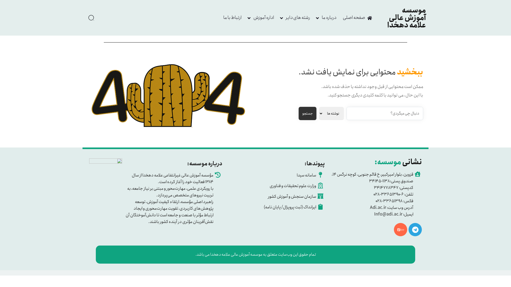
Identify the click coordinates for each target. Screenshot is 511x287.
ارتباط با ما (232, 17)
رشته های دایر (298, 17)
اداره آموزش (263, 17)
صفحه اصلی (354, 17)
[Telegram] (415, 229)
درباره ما (329, 17)
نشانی (398, 162)
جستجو (307, 113)
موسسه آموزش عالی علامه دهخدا (406, 18)
